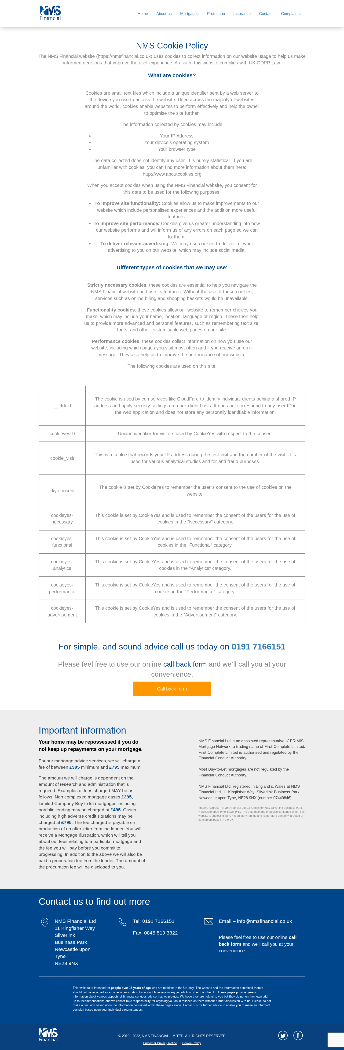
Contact (266, 13)
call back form (186, 664)
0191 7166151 (258, 646)
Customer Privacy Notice (160, 1043)
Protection (216, 13)
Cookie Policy (191, 1043)
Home (143, 13)
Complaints (291, 13)
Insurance (242, 13)
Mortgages (189, 13)
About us (164, 13)
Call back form (172, 688)
